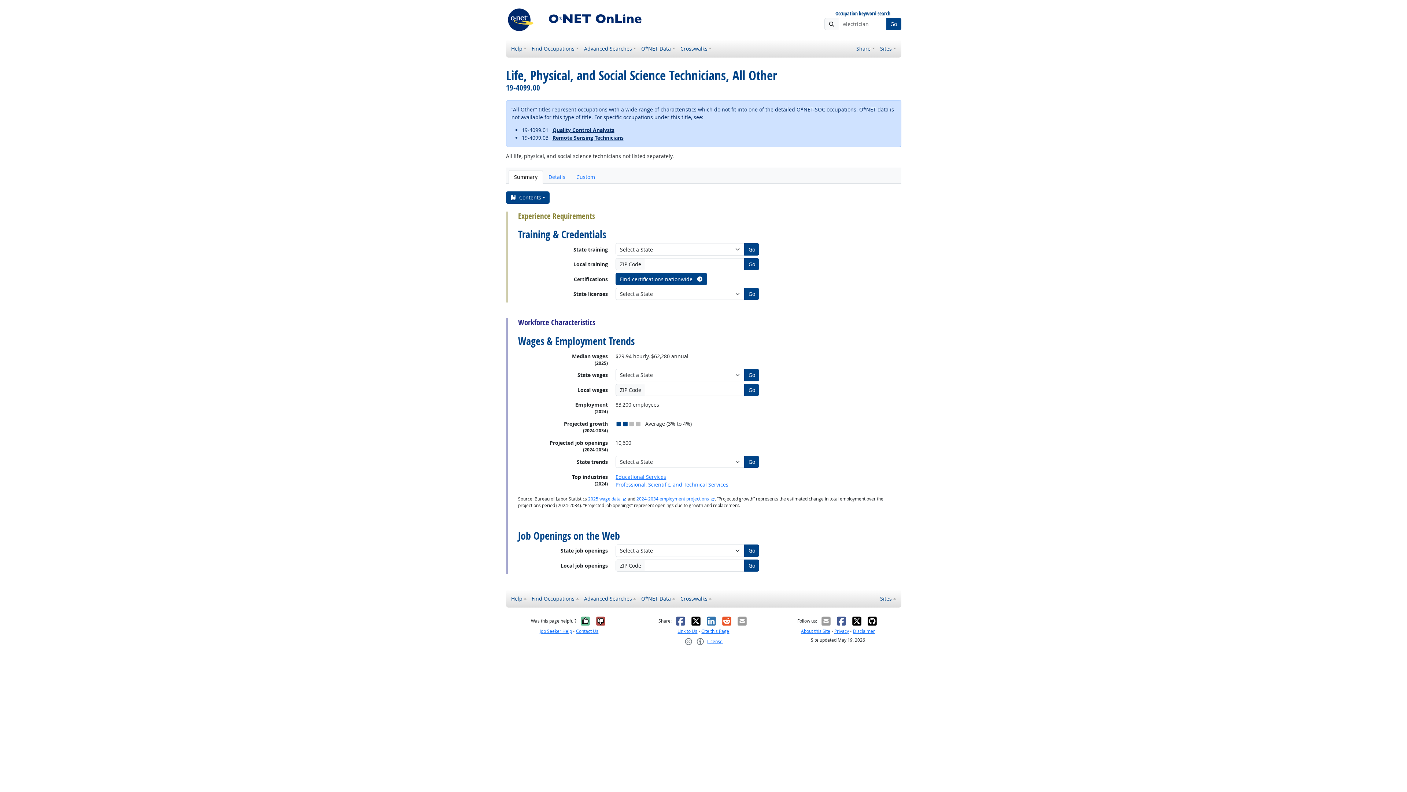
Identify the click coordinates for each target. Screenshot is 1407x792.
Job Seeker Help (556, 631)
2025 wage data (604, 499)
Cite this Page (715, 631)
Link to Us (687, 631)
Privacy (841, 631)
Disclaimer (864, 631)
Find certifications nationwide (657, 279)
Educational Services (641, 476)
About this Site (815, 631)
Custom (585, 176)
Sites (886, 48)
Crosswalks (694, 48)
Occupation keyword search (862, 14)
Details (557, 176)
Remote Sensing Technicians (588, 137)
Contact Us (587, 631)
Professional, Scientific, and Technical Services (672, 484)
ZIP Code (630, 264)
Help (516, 48)
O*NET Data (656, 48)
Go (893, 24)
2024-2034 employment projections (672, 499)
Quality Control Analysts (583, 129)
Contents (530, 197)
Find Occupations (553, 48)
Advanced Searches (608, 48)
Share (863, 48)
